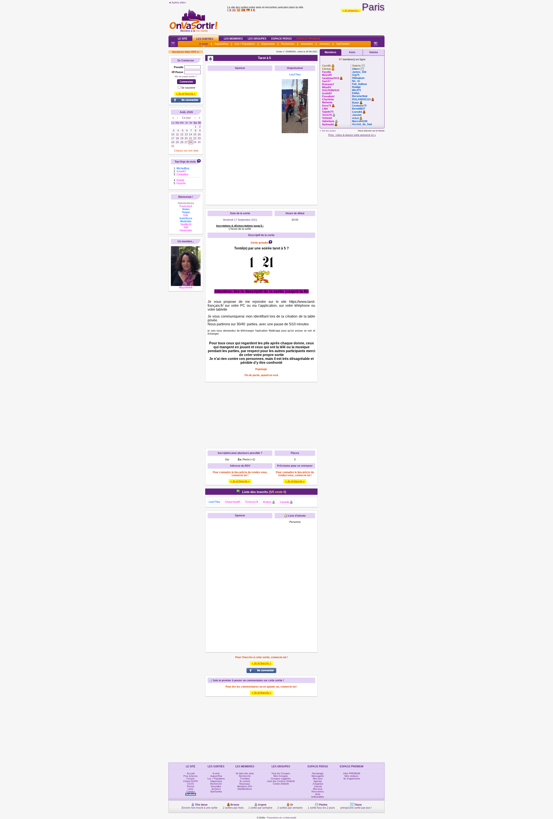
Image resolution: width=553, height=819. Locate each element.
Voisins (373, 52)
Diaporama (268, 43)
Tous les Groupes (280, 773)
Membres (330, 52)
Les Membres (233, 38)
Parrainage (317, 773)
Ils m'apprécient (351, 778)
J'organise (317, 783)
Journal (318, 786)
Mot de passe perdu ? (186, 76)
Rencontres (317, 791)
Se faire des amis (245, 773)
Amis (352, 52)
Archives (324, 43)
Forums (190, 778)
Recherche (287, 43)
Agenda (318, 781)
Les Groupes (257, 38)
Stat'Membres (244, 789)
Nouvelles (307, 43)
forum (381, 130)
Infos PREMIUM (351, 773)
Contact (190, 791)
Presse (190, 786)
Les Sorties (204, 38)
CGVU (190, 783)
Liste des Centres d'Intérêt (281, 781)
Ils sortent (245, 781)
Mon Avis (318, 789)
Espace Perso (281, 38)
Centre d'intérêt (281, 783)
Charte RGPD (190, 781)
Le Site (182, 38)
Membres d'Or (244, 786)
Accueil (190, 773)
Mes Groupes (280, 776)
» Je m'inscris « (351, 10)
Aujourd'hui (221, 43)
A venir (203, 43)
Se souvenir (188, 87)
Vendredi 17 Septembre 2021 (240, 219)
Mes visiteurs (352, 776)
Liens (190, 789)
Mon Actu (318, 778)
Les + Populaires (245, 43)
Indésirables (317, 796)
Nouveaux (244, 783)
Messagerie (317, 776)
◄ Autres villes (177, 2)
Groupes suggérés (281, 778)
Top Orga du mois (185, 161)
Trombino (245, 778)
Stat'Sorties (343, 43)
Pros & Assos (190, 776)
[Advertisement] (306, 22)
